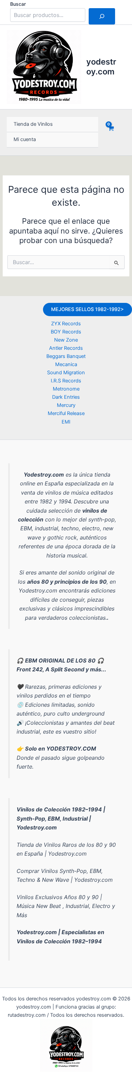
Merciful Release (66, 413)
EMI (66, 422)
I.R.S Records (66, 381)
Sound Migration (66, 373)
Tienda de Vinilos (33, 124)
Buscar (18, 4)
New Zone (66, 340)
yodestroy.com (101, 66)
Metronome (66, 389)
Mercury (66, 405)
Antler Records (66, 348)
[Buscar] (102, 16)
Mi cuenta (25, 139)
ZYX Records (66, 324)
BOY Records (66, 332)
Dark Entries (66, 397)
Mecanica (66, 364)
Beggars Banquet (66, 356)
